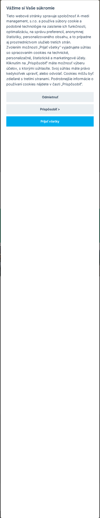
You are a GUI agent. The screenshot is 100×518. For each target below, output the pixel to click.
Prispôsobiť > (50, 109)
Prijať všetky (50, 121)
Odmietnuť (50, 97)
